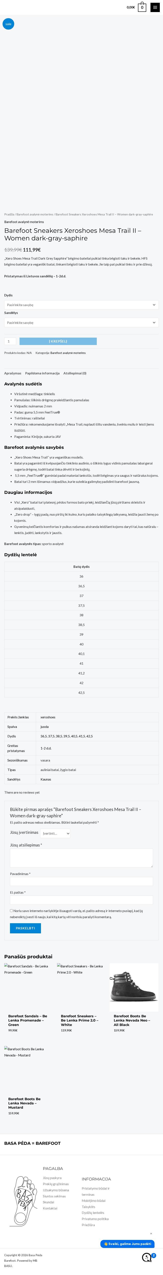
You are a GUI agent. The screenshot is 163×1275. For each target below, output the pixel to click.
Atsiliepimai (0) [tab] (74, 373)
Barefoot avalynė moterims (35, 214)
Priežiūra (88, 1225)
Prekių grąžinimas (56, 1184)
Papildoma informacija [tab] (42, 373)
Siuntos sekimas (54, 1196)
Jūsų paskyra (52, 1178)
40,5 (74, 736)
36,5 (44, 736)
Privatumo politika (95, 1219)
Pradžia (9, 214)
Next (158, 187)
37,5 (51, 736)
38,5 (59, 736)
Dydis (8, 295)
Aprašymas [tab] (12, 373)
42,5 (89, 736)
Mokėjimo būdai (93, 1200)
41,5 (82, 736)
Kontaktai (50, 1208)
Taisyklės (88, 1207)
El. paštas (18, 892)
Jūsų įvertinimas (24, 832)
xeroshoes (48, 717)
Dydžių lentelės (93, 1213)
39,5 (66, 736)
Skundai (48, 1202)
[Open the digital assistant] (146, 1257)
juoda (45, 727)
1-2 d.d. (46, 748)
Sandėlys (11, 313)
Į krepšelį (58, 341)
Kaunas (46, 779)
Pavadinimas (20, 874)
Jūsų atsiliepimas (26, 845)
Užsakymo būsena (56, 1190)
